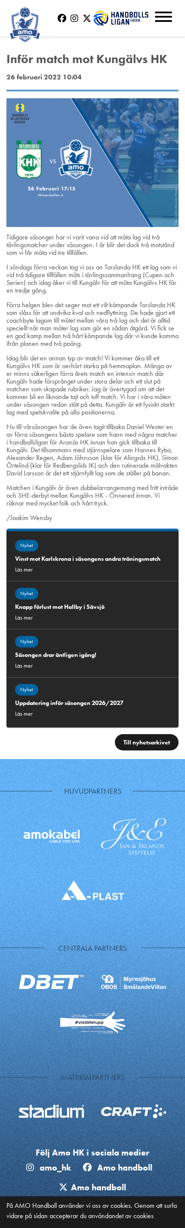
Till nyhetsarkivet (146, 742)
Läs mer (24, 569)
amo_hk (54, 1167)
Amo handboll (127, 1167)
